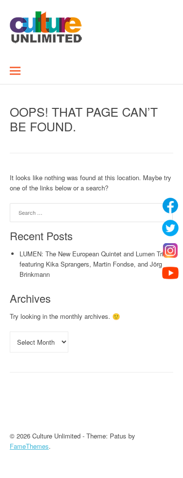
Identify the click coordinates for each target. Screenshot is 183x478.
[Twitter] (170, 228)
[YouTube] (170, 273)
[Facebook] (170, 205)
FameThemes (29, 446)
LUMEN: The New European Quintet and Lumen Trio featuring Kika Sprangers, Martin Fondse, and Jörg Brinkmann (93, 264)
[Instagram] (170, 250)
